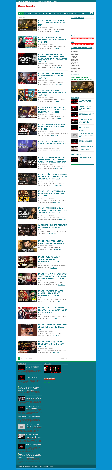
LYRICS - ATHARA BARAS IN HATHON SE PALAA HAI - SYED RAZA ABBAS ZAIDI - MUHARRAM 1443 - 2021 (52, 57)
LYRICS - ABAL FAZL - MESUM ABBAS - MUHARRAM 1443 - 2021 (52, 242)
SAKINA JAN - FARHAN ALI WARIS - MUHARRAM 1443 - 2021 (52, 226)
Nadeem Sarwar (68, 13)
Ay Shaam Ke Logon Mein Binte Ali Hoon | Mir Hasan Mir (86, 135)
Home (22, 13)
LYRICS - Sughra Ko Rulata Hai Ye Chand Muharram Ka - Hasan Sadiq (52, 327)
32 (26, 358)
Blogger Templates (34, 466)
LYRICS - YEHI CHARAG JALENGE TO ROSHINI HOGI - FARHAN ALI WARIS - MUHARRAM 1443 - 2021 (52, 159)
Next (30, 358)
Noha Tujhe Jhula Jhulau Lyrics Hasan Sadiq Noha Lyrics (85, 141)
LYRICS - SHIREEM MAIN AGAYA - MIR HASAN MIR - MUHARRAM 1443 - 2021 (52, 126)
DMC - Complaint (48, 1)
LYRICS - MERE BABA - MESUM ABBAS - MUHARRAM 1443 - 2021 (52, 142)
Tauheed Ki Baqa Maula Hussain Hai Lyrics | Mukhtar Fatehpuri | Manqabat (85, 128)
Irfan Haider (49, 13)
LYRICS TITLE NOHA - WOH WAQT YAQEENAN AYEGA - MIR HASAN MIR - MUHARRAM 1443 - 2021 (52, 276)
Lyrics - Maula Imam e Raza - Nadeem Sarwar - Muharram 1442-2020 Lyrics (33, 455)
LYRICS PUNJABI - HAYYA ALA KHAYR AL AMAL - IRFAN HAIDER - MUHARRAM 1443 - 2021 (53, 109)
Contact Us (40, 1)
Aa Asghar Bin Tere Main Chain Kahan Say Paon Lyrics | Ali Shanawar (85, 121)
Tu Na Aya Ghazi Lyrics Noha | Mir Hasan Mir (85, 100)
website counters (48, 382)
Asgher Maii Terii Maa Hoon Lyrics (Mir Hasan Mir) (86, 113)
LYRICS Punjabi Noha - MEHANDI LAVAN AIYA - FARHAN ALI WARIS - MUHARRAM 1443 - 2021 (52, 176)
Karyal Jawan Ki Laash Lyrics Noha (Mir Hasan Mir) (86, 158)
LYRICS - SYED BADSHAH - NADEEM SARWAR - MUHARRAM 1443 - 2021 (52, 92)
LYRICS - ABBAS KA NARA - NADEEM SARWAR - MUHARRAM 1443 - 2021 (52, 39)
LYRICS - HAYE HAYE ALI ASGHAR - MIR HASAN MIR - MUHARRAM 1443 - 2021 (53, 193)
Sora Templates (26, 466)
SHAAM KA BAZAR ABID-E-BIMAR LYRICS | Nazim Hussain (86, 108)
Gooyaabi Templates (48, 466)
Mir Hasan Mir (58, 13)
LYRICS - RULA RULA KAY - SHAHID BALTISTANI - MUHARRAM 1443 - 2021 (49, 259)
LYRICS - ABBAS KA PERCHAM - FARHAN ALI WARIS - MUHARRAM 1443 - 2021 (52, 75)
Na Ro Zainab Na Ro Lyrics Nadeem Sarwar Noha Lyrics (33, 397)
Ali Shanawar (29, 13)
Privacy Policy (32, 1)
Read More (57, 31)
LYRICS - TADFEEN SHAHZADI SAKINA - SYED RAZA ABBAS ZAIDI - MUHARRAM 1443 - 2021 (53, 210)
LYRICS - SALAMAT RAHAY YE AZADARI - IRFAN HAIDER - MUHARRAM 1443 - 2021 (50, 293)
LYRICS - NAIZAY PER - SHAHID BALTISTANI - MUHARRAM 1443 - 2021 (52, 22)
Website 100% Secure (23, 1)
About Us (56, 1)
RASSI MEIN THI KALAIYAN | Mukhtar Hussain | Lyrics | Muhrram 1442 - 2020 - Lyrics (33, 436)
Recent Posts (21, 17)
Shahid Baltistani (79, 13)
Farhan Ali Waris (39, 13)
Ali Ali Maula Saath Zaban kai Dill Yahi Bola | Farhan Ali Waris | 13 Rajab (86, 148)
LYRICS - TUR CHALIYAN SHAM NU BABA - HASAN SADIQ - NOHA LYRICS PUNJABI (52, 310)
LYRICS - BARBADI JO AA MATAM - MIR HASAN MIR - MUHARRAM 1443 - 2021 (52, 344)
